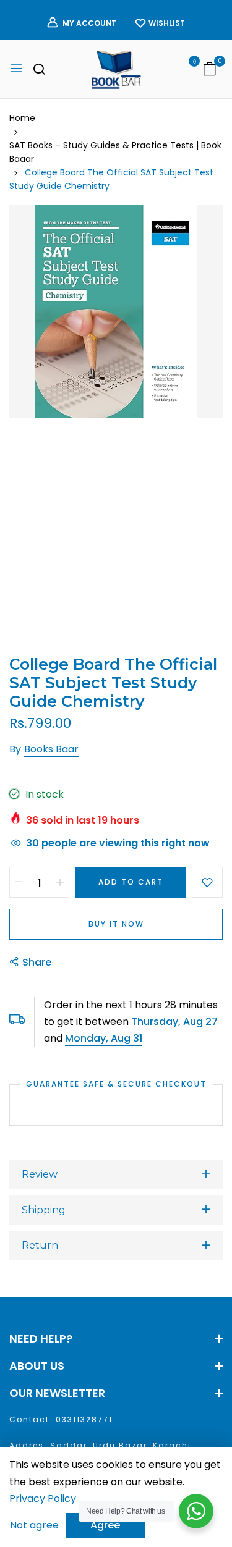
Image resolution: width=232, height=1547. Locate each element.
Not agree (34, 1525)
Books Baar (51, 749)
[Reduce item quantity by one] (18, 882)
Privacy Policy (42, 1499)
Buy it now (116, 924)
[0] (210, 70)
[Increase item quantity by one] (60, 882)
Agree (105, 1525)
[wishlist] (185, 70)
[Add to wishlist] (207, 882)
